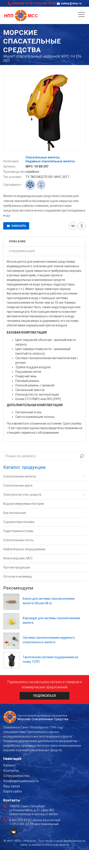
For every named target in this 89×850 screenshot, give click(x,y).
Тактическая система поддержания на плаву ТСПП (50, 659)
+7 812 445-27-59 (44, 3)
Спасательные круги (17, 485)
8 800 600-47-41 (22, 3)
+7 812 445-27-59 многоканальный (34, 824)
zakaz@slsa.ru (71, 3)
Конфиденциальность (21, 781)
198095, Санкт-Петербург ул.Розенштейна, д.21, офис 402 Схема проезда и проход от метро (33, 810)
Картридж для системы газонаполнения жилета (51, 620)
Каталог (9, 765)
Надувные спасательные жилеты (50, 161)
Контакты (11, 771)
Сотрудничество (16, 776)
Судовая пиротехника (18, 522)
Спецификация (22, 251)
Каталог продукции (24, 467)
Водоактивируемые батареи (23, 503)
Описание (17, 241)
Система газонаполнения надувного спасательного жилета (49, 640)
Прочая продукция (16, 567)
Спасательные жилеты (42, 157)
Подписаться (44, 695)
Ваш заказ (11, 786)
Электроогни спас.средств (22, 494)
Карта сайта (12, 791)
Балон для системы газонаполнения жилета (49, 601)
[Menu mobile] (81, 15)
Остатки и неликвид (17, 576)
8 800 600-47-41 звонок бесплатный (34, 820)
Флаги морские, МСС (18, 558)
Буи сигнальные (14, 513)
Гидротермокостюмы (18, 531)
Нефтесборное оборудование (24, 549)
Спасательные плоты (18, 540)
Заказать (18, 226)
